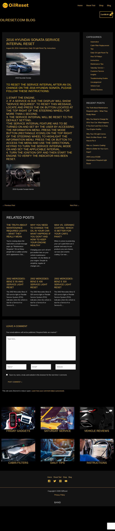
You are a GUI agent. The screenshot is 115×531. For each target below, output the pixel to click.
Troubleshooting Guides (99, 78)
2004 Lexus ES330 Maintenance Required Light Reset (96, 160)
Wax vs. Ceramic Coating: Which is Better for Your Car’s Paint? (64, 231)
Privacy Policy (59, 495)
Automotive (23, 48)
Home (80, 5)
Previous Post (8, 205)
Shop (101, 5)
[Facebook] (49, 481)
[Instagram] (60, 481)
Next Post (74, 205)
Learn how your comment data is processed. (48, 391)
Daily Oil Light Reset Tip (37, 48)
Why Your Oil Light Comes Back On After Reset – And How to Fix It (96, 137)
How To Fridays (96, 56)
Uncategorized (96, 82)
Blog (109, 5)
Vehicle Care (95, 86)
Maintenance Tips (97, 64)
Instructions (51, 48)
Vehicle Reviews (97, 90)
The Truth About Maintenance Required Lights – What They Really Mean (17, 231)
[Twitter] (54, 481)
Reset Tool (90, 5)
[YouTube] (66, 481)
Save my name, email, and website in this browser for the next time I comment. (38, 375)
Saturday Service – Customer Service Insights (98, 71)
